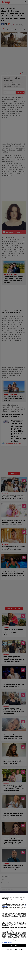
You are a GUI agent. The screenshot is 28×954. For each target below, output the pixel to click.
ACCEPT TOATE (14, 945)
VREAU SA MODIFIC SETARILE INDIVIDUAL (14, 949)
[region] (14, 923)
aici (19, 917)
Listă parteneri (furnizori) (6, 942)
